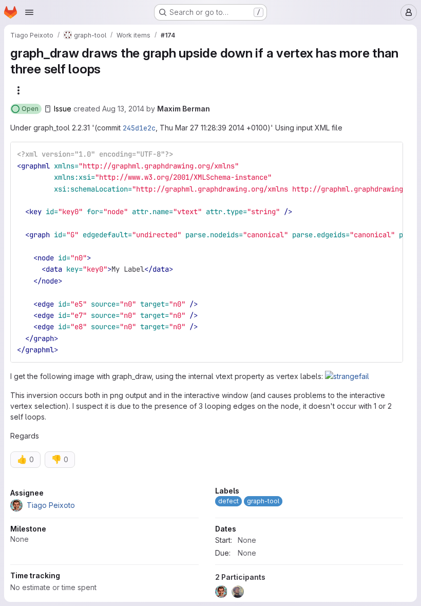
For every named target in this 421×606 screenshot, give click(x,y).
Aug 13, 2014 (123, 108)
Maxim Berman (183, 108)
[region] (206, 545)
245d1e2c (139, 127)
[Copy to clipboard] (390, 154)
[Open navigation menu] (29, 12)
